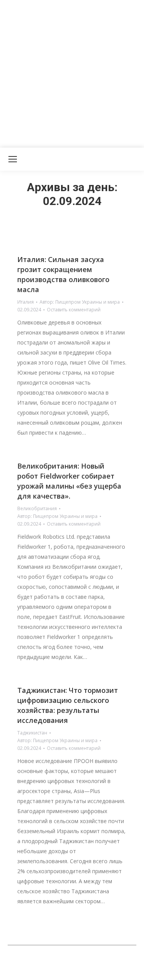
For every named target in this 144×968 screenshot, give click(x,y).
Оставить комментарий (74, 309)
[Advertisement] (72, 72)
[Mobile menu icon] (13, 159)
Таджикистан (32, 732)
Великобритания (37, 508)
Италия (25, 302)
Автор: (80, 302)
